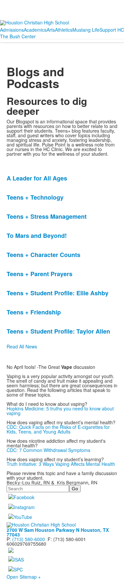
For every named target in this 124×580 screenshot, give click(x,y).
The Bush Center (18, 36)
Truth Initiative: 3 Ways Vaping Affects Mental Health (61, 464)
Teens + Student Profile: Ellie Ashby (57, 293)
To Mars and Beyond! (37, 235)
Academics (35, 29)
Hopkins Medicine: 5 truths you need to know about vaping (60, 410)
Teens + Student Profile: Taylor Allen (58, 331)
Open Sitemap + (24, 576)
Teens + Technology (35, 197)
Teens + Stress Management (47, 216)
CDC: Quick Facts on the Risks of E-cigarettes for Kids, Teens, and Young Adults (58, 429)
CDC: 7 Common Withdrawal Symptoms (48, 450)
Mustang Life (86, 29)
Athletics (63, 29)
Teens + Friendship (34, 312)
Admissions (12, 29)
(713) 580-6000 (28, 539)
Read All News (22, 346)
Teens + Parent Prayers (39, 274)
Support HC (112, 29)
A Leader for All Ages (37, 178)
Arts (51, 29)
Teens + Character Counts (43, 254)
